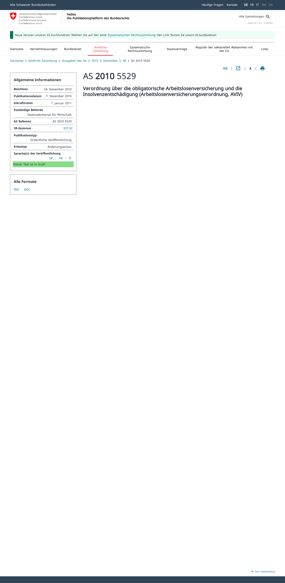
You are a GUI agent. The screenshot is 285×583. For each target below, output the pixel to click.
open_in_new (238, 68)
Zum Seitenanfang (262, 571)
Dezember (110, 61)
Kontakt (232, 5)
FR (252, 5)
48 (124, 61)
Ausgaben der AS (74, 61)
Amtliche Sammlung (42, 61)
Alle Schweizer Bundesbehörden (33, 5)
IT (257, 5)
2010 (95, 61)
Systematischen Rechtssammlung (131, 35)
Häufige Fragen (212, 5)
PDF (16, 189)
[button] (44, 49)
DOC (27, 189)
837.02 (68, 128)
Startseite (16, 61)
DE (246, 5)
